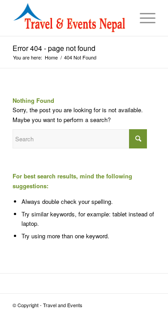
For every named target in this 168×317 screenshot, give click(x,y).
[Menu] (143, 18)
